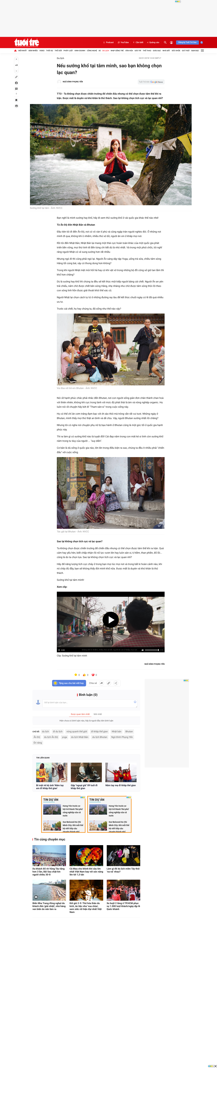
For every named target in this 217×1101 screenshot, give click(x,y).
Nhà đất (166, 51)
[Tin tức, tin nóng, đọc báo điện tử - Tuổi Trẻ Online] (26, 42)
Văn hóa (129, 51)
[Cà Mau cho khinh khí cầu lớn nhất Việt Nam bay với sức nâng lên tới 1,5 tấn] (86, 855)
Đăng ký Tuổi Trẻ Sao (187, 42)
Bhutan (129, 731)
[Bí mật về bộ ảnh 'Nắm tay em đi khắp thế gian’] (51, 772)
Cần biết (139, 42)
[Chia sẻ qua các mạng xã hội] (115, 683)
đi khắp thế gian (99, 731)
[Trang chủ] (15, 50)
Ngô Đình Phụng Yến (122, 737)
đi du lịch (57, 731)
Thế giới (58, 51)
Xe (100, 51)
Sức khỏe (176, 51)
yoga (64, 737)
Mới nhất (22, 51)
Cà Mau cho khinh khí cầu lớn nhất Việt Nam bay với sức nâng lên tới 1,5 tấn (86, 871)
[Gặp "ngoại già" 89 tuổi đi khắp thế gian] (86, 772)
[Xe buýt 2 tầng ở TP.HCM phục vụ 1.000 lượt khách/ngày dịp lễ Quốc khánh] (123, 890)
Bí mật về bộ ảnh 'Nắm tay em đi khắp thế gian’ (50, 787)
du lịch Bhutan (99, 737)
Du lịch (105, 51)
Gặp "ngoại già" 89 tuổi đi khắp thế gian (84, 787)
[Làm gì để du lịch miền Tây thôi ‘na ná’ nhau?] (123, 855)
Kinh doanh (80, 51)
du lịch (45, 731)
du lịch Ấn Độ (51, 737)
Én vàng (38, 742)
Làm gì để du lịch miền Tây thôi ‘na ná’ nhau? (123, 870)
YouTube (125, 42)
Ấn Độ (37, 737)
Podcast (110, 42)
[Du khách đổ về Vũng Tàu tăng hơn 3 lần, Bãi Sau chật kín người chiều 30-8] (49, 855)
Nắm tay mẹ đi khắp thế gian (120, 785)
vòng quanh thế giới (76, 731)
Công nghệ (92, 51)
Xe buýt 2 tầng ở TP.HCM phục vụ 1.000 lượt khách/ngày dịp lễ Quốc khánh (123, 906)
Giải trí (138, 51)
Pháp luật (68, 51)
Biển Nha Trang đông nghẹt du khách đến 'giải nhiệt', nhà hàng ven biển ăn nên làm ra (49, 906)
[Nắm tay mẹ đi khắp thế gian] (121, 772)
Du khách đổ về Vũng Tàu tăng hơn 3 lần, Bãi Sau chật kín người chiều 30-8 (48, 871)
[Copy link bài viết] (108, 683)
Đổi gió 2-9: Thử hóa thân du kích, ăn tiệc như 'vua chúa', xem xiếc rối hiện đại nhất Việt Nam (86, 907)
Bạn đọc (195, 51)
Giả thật (186, 51)
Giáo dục (157, 51)
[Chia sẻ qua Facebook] (101, 683)
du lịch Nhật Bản (79, 737)
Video (41, 51)
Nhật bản (116, 731)
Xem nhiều (33, 51)
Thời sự (49, 51)
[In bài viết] (16, 106)
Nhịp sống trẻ (117, 51)
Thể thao (147, 51)
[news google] (151, 81)
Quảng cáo (154, 42)
